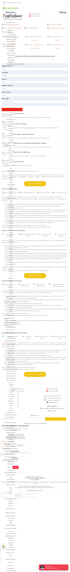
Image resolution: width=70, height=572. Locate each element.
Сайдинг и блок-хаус (10, 512)
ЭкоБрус (11, 545)
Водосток (4, 79)
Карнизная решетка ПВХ (11, 430)
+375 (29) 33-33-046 (35, 13)
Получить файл (18, 495)
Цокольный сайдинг (10, 525)
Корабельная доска (11, 533)
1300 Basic (11, 385)
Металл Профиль (11, 549)
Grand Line (10, 531)
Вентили (11, 505)
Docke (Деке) (11, 470)
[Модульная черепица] (10, 24)
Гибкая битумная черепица (8, 240)
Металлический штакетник (10, 459)
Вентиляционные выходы (11, 444)
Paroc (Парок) (11, 568)
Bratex (12, 50)
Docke (10, 556)
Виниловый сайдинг (11, 516)
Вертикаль (11, 540)
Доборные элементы (7, 85)
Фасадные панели (10, 552)
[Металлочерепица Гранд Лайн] (33, 36)
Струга (10, 477)
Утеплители (10, 565)
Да (16, 467)
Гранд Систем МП (10, 474)
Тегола (12, 40)
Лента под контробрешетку (10, 448)
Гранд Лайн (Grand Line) (11, 472)
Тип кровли (5, 72)
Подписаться (55, 419)
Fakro (10, 490)
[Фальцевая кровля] (31, 28)
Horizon (57, 40)
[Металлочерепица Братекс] (54, 36)
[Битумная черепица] (12, 28)
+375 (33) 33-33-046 (35, 16)
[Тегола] (11, 36)
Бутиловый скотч (11, 428)
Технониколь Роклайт (11, 570)
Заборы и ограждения (10, 454)
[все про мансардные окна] (34, 44)
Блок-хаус (11, 547)
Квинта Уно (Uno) (11, 53)
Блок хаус (10, 520)
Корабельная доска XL (11, 536)
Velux (10, 488)
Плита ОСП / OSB (10, 508)
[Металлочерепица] (54, 24)
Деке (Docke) (11, 518)
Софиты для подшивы (10, 559)
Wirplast (11, 501)
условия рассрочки (22, 165)
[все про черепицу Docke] (55, 44)
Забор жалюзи (10, 464)
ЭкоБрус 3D (11, 542)
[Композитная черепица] (56, 28)
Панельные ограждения (10, 457)
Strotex (10, 382)
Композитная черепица (7, 290)
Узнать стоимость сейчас (12, 109)
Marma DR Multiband (11, 437)
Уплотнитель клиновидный (10, 450)
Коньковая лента (11, 412)
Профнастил (11, 461)
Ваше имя (20, 445)
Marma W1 (11, 434)
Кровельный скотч (10, 432)
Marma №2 (11, 439)
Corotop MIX (11, 441)
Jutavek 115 (11, 410)
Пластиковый (11, 481)
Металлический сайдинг (10, 528)
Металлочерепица (10, 22)
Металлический (11, 479)
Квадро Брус (11, 538)
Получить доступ (9, 330)
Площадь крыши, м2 (7, 66)
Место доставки (6, 92)
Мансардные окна (10, 484)
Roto (11, 492)
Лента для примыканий (10, 446)
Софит (10, 522)
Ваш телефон (5, 98)
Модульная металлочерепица (9, 342)
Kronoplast (10, 503)
